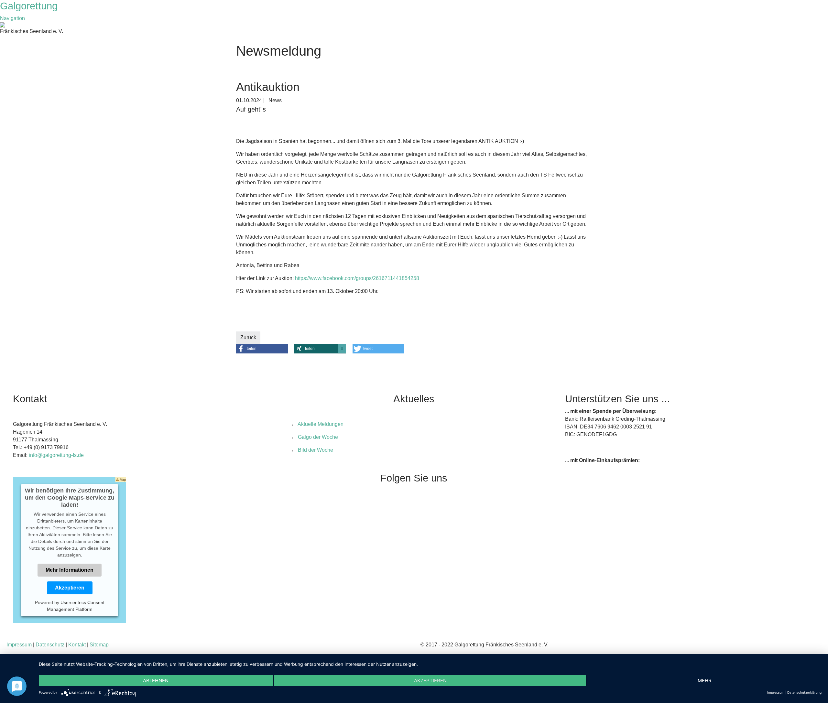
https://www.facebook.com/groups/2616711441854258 (357, 278)
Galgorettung (30, 6)
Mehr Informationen (69, 570)
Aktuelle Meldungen (320, 424)
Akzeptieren (69, 587)
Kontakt (77, 644)
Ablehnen (156, 680)
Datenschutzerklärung (804, 692)
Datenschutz (50, 644)
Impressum (19, 644)
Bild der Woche (315, 450)
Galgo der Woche (318, 437)
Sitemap (99, 644)
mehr (705, 680)
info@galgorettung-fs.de (56, 455)
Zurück (248, 337)
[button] (262, 348)
